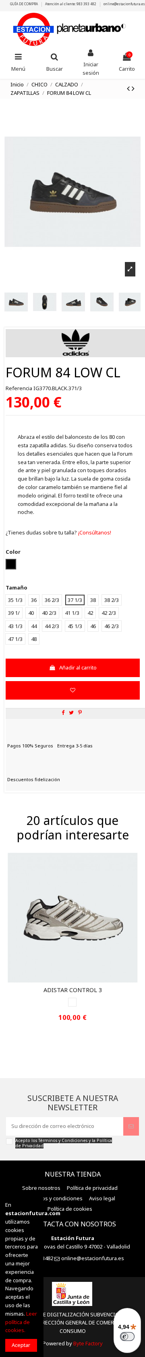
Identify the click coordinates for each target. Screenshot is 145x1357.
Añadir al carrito (78, 667)
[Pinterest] (80, 712)
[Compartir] (63, 712)
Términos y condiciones (54, 1198)
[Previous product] (129, 88)
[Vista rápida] (77, 980)
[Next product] (133, 88)
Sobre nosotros (41, 1187)
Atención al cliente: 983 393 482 (71, 4)
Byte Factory (88, 1343)
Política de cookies (70, 1208)
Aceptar (21, 1345)
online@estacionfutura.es (124, 4)
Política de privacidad (92, 1187)
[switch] (127, 1336)
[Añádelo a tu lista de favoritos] (72, 690)
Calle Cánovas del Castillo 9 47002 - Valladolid (76, 1246)
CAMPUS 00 (73, 990)
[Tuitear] (71, 712)
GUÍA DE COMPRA (24, 4)
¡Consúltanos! (94, 532)
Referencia (19, 388)
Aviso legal (102, 1198)
